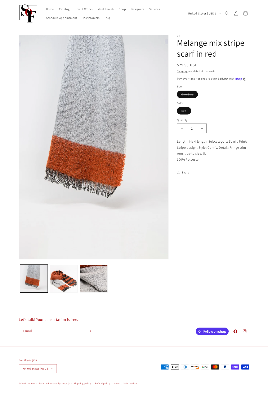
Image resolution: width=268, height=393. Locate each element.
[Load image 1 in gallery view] (34, 279)
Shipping (182, 71)
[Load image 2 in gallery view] (64, 279)
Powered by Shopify (59, 383)
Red (186, 112)
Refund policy (102, 383)
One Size (189, 95)
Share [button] (185, 172)
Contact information (125, 383)
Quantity (182, 120)
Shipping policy (82, 383)
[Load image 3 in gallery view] (94, 279)
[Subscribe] (89, 331)
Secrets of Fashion (37, 383)
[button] (227, 13)
